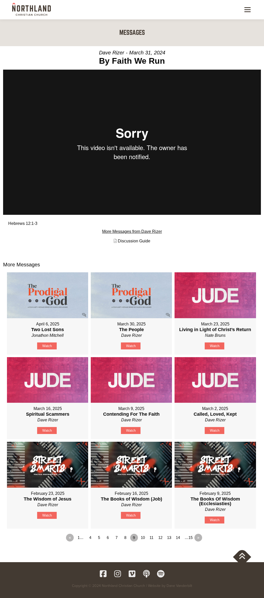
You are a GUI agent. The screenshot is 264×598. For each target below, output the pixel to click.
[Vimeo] (132, 574)
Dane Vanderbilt (179, 586)
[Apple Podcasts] (146, 574)
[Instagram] (117, 574)
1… (81, 537)
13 (169, 537)
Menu (247, 9)
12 (160, 537)
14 (178, 537)
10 (143, 537)
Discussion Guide (134, 241)
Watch (47, 346)
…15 (189, 537)
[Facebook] (103, 574)
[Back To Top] (242, 557)
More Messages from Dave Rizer (132, 231)
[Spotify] (161, 574)
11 (151, 537)
